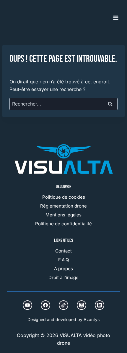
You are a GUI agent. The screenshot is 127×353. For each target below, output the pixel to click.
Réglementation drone (63, 206)
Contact (63, 251)
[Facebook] (45, 305)
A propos (63, 268)
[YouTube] (27, 305)
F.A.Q (63, 260)
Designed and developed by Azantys (63, 319)
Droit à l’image (63, 277)
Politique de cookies (63, 197)
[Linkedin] (99, 305)
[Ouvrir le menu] (115, 17)
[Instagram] (81, 305)
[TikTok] (63, 305)
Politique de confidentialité (63, 223)
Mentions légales (63, 215)
